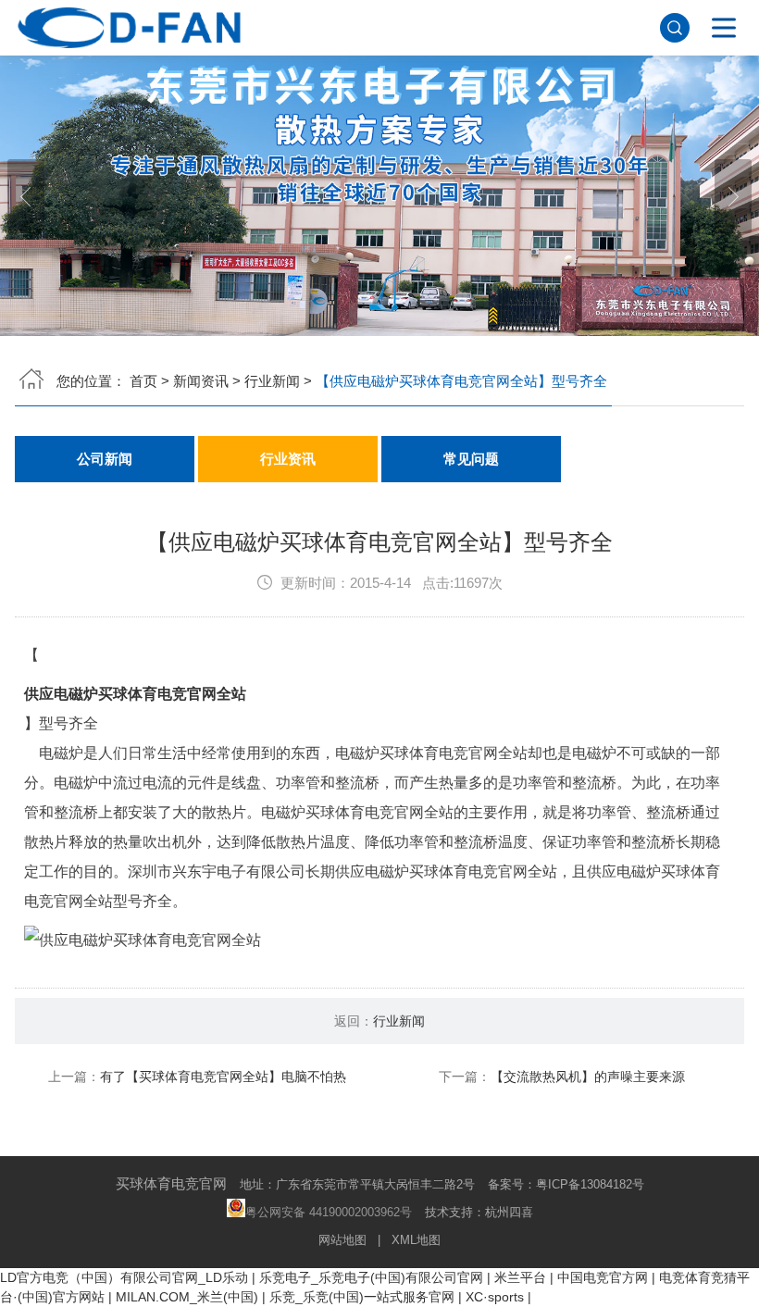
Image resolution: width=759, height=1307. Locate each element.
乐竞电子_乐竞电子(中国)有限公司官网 (371, 1277)
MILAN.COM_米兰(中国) (187, 1296)
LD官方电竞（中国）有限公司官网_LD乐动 (124, 1277)
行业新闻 (272, 381)
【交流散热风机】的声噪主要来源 (588, 1076)
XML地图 (416, 1240)
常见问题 (471, 459)
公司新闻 (104, 459)
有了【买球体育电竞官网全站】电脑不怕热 (223, 1076)
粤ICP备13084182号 (590, 1184)
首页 (143, 381)
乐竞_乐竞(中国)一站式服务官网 (361, 1296)
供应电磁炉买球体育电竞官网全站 (135, 694)
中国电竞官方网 (602, 1277)
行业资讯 (288, 459)
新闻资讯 (201, 381)
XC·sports (495, 1296)
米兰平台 (520, 1277)
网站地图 (342, 1240)
